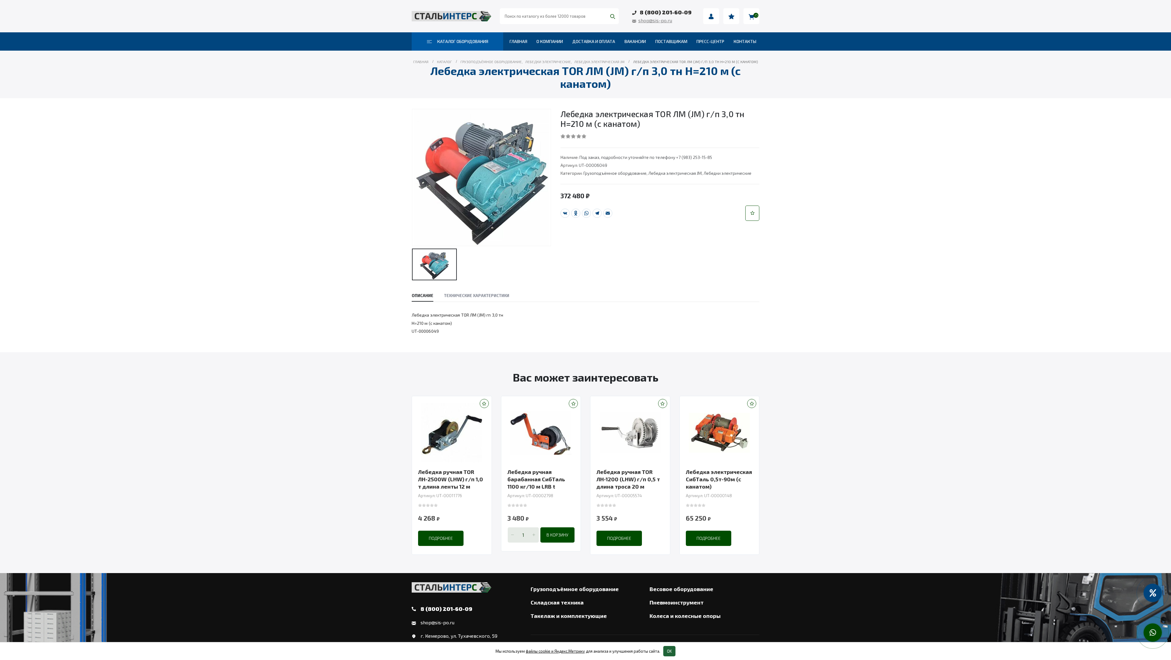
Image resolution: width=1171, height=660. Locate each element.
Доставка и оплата (593, 41)
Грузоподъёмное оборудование (614, 173)
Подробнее (441, 538)
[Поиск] (612, 16)
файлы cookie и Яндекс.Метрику (555, 651)
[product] (451, 432)
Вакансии (635, 41)
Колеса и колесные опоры (685, 615)
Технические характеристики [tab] (476, 295)
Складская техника (557, 602)
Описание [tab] (422, 295)
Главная (518, 41)
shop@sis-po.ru (655, 20)
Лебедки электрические (727, 173)
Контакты (745, 41)
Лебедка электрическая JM (675, 173)
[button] (752, 213)
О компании (549, 41)
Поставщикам (671, 41)
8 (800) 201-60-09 (666, 12)
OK (669, 651)
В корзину (557, 534)
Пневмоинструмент (677, 602)
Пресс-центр (710, 41)
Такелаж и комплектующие (569, 615)
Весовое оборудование (681, 589)
